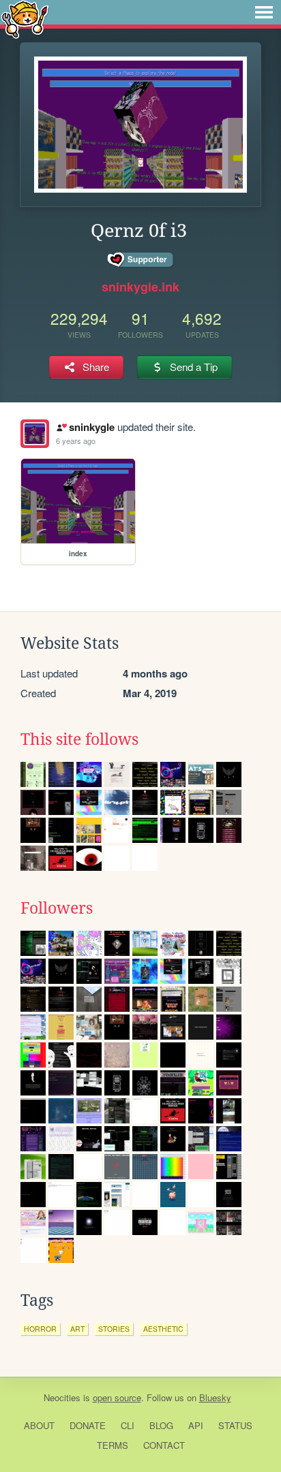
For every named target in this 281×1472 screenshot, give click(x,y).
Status (235, 1425)
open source (117, 1397)
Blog (161, 1425)
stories (114, 1329)
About (39, 1425)
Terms (112, 1445)
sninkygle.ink (140, 286)
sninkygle (91, 426)
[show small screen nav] (264, 12)
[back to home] (25, 19)
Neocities (62, 1397)
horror (40, 1329)
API (195, 1425)
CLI (127, 1425)
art (77, 1329)
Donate (88, 1425)
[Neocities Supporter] (141, 260)
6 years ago (75, 440)
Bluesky (215, 1397)
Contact (164, 1445)
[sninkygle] (34, 433)
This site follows (79, 739)
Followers (56, 908)
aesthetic (163, 1329)
